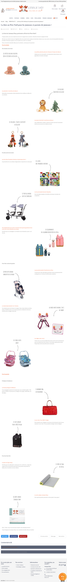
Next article (61, 536)
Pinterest (24, 536)
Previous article (44, 536)
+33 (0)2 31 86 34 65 (50, 572)
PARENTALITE (14, 29)
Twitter (5, 536)
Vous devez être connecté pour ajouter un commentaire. (14, 552)
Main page (53, 536)
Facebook (14, 536)
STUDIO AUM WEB (9, 580)
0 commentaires (35, 29)
